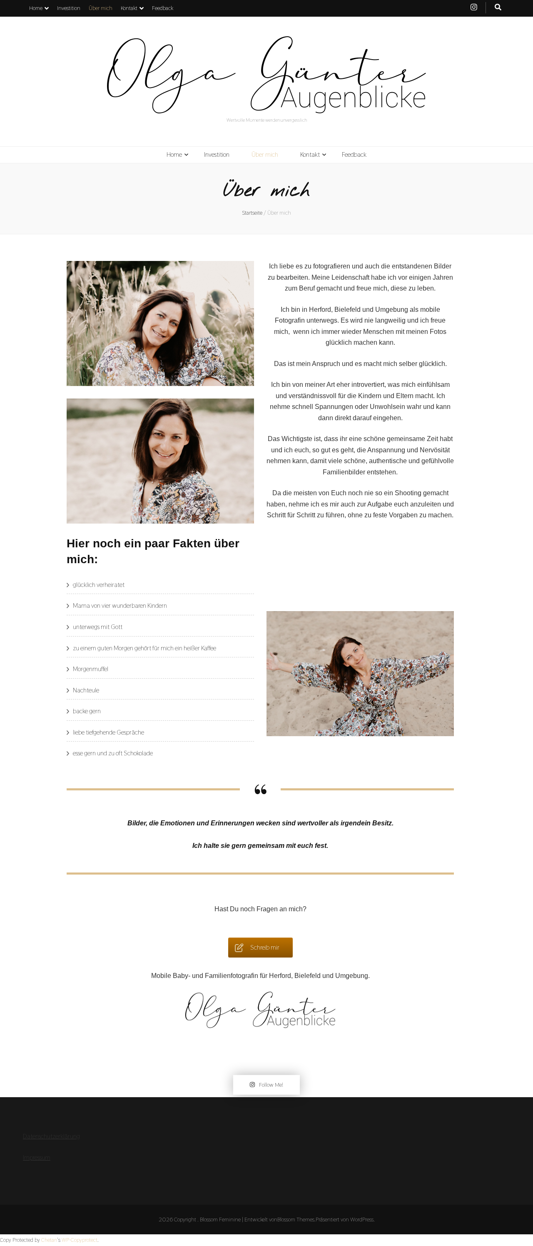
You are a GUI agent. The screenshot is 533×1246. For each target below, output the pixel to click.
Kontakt (129, 8)
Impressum (36, 1157)
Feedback (162, 8)
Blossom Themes (295, 1219)
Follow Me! (271, 1084)
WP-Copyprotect (79, 1239)
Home (35, 8)
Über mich (100, 8)
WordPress (362, 1219)
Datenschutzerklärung (51, 1136)
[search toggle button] (498, 7)
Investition (68, 8)
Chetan (49, 1239)
